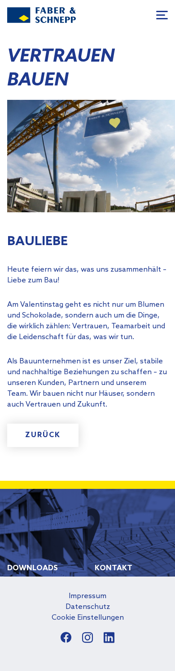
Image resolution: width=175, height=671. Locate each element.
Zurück (43, 435)
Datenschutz (88, 607)
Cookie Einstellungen (88, 617)
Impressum (87, 596)
